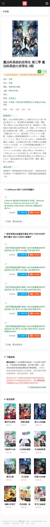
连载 (17, 109)
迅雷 (32, 523)
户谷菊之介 (37, 102)
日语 (10, 83)
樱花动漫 (16, 523)
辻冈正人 (12, 98)
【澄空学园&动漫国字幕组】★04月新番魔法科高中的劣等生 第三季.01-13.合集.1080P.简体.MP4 (24, 288)
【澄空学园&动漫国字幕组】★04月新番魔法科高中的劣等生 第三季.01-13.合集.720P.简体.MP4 (24, 249)
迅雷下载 (24, 213)
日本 (10, 79)
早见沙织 (19, 102)
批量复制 (18, 221)
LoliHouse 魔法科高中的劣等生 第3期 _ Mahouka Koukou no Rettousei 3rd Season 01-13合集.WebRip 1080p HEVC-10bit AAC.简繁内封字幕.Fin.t (24, 204)
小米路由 (36, 213)
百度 (22, 523)
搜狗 (27, 523)
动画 (10, 87)
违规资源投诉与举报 (37, 387)
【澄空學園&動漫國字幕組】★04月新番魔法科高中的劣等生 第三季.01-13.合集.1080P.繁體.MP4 (24, 308)
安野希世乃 (28, 102)
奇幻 (14, 87)
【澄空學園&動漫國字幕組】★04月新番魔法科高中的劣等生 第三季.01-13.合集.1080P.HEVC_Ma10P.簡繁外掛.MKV (24, 328)
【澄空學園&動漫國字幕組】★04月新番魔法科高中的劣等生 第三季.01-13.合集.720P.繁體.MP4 (24, 268)
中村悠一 (12, 102)
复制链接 (12, 213)
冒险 (18, 87)
